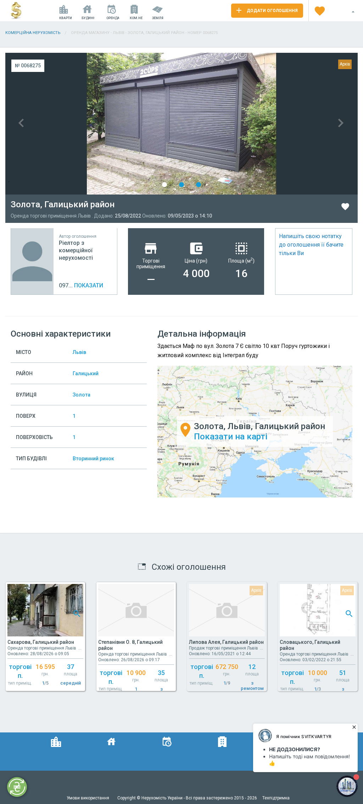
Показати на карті (230, 437)
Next (270, 124)
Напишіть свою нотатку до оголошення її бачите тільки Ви (311, 245)
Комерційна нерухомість (33, 32)
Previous (93, 124)
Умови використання (88, 797)
